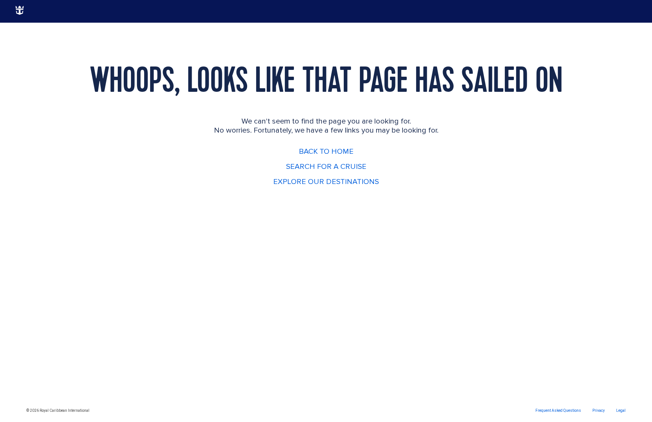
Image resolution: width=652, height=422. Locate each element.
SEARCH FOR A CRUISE (326, 166)
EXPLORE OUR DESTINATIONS (326, 181)
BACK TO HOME (326, 151)
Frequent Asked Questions (558, 410)
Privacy (598, 410)
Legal (621, 410)
